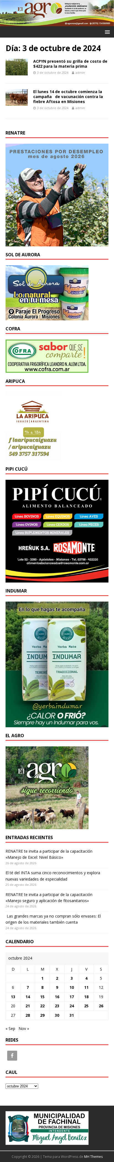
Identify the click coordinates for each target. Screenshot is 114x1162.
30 (57, 1015)
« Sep (10, 1028)
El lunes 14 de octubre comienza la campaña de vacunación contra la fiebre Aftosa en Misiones (68, 96)
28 (27, 1015)
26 (101, 1005)
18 (86, 996)
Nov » (24, 1028)
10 (71, 987)
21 (27, 1005)
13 (13, 996)
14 (27, 996)
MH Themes (93, 1156)
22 (42, 1005)
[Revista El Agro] (57, 23)
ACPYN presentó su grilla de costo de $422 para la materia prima (70, 64)
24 (71, 1005)
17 (71, 996)
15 (42, 996)
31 (71, 1015)
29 (42, 1015)
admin (80, 72)
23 (57, 1005)
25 (86, 1005)
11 (86, 987)
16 (57, 996)
